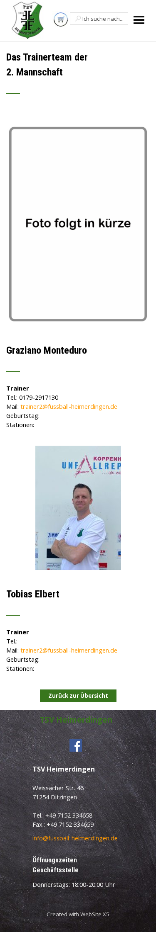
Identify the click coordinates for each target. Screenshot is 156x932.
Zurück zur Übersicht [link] (78, 695)
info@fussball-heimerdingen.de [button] (75, 838)
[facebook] (75, 745)
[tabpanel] (78, 77)
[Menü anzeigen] (139, 19)
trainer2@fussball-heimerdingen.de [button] (68, 406)
